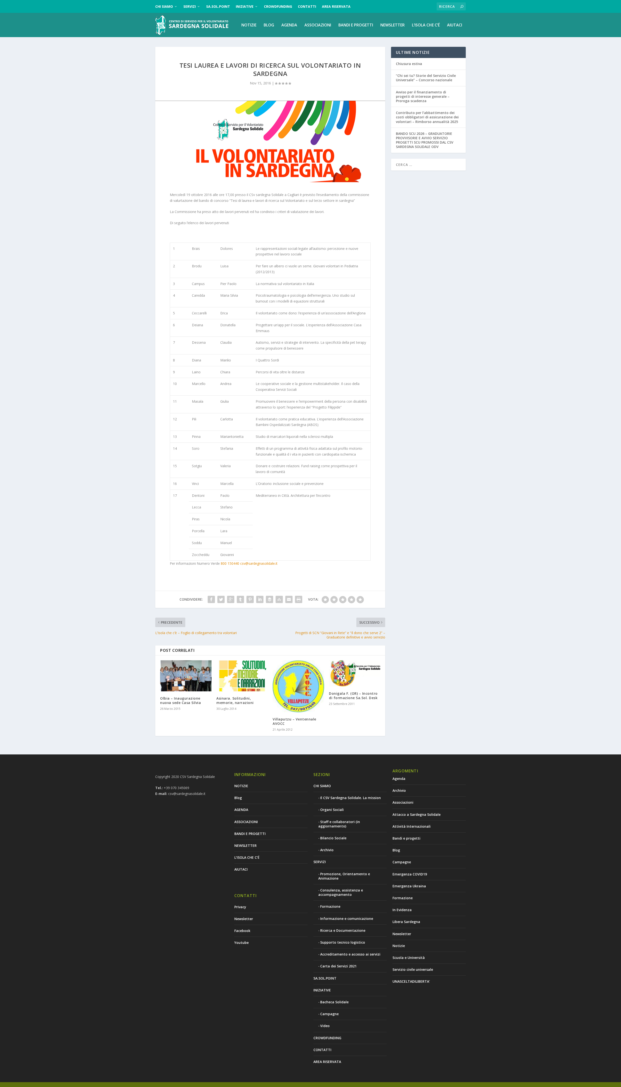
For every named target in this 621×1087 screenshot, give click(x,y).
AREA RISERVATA (336, 6)
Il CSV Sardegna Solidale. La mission (350, 797)
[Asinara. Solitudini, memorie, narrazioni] (242, 675)
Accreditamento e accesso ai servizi (350, 954)
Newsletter (243, 918)
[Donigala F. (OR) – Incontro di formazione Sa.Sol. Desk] (354, 673)
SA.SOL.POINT (218, 6)
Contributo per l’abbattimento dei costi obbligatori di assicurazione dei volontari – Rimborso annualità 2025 (427, 117)
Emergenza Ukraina (409, 886)
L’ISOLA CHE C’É (426, 25)
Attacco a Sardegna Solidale (416, 814)
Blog (269, 25)
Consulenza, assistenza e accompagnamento (340, 892)
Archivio (327, 850)
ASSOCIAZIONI (317, 25)
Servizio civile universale (412, 969)
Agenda (398, 778)
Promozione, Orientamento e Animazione (344, 876)
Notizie (398, 945)
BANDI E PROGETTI (355, 25)
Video (325, 1025)
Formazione (330, 906)
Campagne (329, 1014)
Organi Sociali (332, 809)
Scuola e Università (408, 957)
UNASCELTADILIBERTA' (411, 981)
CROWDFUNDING (278, 6)
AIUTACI (454, 25)
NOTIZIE (248, 25)
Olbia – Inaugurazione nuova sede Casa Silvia (180, 700)
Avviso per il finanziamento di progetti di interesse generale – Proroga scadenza (422, 96)
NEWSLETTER (392, 25)
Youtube (241, 942)
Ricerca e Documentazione (342, 930)
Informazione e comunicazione (346, 918)
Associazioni (402, 802)
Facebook (242, 930)
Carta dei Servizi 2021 (338, 966)
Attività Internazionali (411, 826)
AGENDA (289, 25)
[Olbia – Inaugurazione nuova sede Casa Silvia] (186, 675)
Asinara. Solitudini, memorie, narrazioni (235, 700)
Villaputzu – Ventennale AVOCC (294, 721)
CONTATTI (307, 6)
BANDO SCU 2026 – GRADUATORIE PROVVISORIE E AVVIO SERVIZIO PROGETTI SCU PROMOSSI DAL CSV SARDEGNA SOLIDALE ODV (424, 140)
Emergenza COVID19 (409, 874)
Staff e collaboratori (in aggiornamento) (339, 823)
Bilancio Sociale (333, 838)
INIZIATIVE (244, 6)
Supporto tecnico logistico (342, 942)
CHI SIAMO (164, 6)
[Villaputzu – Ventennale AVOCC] (298, 686)
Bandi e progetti (406, 838)
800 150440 (230, 563)
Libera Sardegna (406, 921)
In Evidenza (402, 909)
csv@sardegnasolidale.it (259, 563)
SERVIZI (189, 6)
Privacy (240, 907)
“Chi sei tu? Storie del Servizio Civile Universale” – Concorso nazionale (426, 77)
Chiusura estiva (409, 63)
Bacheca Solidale (334, 1002)
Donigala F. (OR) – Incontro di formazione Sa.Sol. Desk (353, 695)
